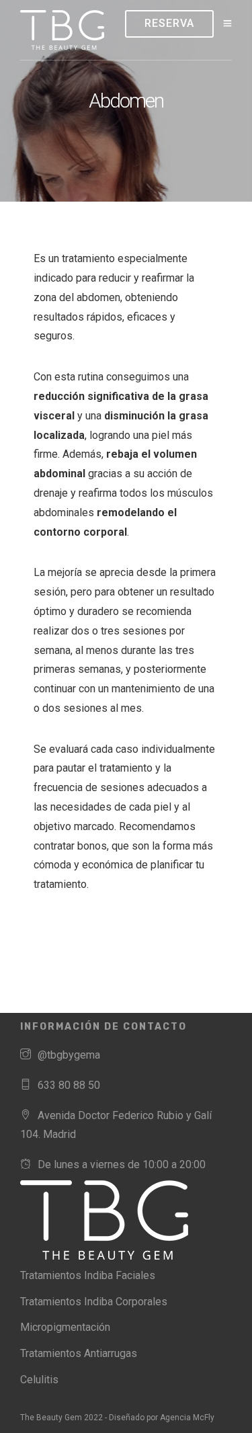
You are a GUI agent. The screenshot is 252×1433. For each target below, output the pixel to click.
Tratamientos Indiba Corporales (93, 1301)
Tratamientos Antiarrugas (78, 1353)
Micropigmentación (65, 1327)
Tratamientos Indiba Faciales (87, 1275)
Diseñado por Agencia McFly (161, 1417)
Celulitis (39, 1379)
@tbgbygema (69, 1055)
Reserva (169, 23)
